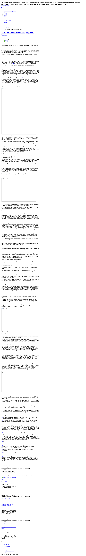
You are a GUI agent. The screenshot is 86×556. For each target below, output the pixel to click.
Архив (5, 16)
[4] (4, 138)
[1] (5, 61)
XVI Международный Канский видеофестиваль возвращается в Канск (9, 527)
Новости (5, 9)
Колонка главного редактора (10, 11)
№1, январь (6, 27)
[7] (12, 304)
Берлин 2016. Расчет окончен (8, 481)
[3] (22, 77)
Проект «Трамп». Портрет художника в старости (7, 505)
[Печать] (6, 40)
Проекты (5, 13)
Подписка (6, 548)
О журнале (6, 14)
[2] (13, 63)
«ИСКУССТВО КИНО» (6, 544)
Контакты (6, 15)
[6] (5, 290)
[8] (21, 337)
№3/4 (3, 501)
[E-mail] (6, 41)
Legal (5, 552)
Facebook (5, 7)
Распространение (7, 546)
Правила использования (9, 551)
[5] (30, 219)
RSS (2, 7)
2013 (5, 24)
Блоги (5, 12)
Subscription (6, 550)
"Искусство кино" (8, 20)
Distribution (6, 547)
